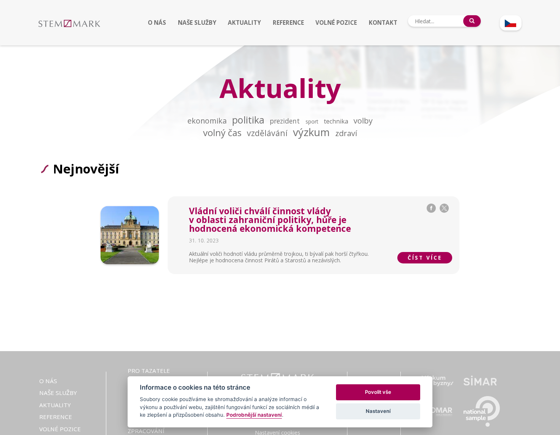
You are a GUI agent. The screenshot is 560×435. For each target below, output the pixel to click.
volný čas (222, 132)
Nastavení (378, 411)
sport (312, 121)
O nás (157, 23)
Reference (288, 23)
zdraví (346, 133)
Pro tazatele (149, 370)
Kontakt (383, 23)
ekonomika (207, 121)
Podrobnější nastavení (254, 415)
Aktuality (244, 23)
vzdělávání (267, 132)
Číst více (425, 257)
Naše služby (197, 23)
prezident (285, 121)
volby (363, 120)
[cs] (511, 22)
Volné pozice (336, 23)
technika (336, 121)
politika (248, 119)
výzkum (311, 132)
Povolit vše (378, 392)
